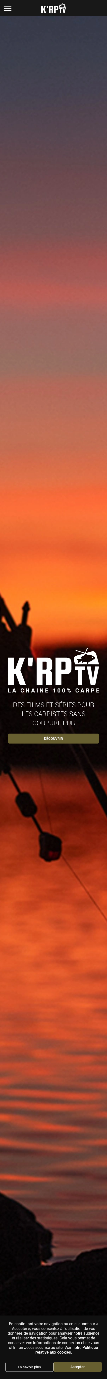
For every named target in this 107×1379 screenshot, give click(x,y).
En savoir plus (29, 1367)
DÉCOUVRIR (53, 739)
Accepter (77, 1367)
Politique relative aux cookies (66, 1350)
